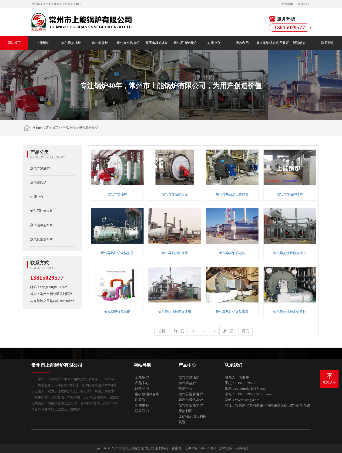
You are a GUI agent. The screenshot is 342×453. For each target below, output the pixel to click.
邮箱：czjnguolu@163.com (48, 287)
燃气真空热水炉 (128, 43)
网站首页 (14, 43)
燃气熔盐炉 (100, 43)
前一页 (179, 331)
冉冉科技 (241, 448)
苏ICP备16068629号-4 (201, 448)
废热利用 (242, 43)
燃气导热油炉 (71, 43)
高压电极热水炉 (156, 43)
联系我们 (303, 4)
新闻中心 (142, 405)
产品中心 (68, 128)
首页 (55, 128)
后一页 (228, 331)
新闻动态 (299, 43)
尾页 (245, 331)
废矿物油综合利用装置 (270, 43)
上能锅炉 (42, 43)
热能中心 (213, 43)
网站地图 (287, 4)
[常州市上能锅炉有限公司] (82, 22)
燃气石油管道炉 (185, 43)
